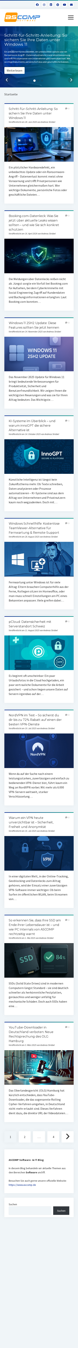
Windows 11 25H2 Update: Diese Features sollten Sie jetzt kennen (39, 354)
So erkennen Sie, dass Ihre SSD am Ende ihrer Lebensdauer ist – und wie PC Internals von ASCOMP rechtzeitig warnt (39, 960)
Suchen (13, 1204)
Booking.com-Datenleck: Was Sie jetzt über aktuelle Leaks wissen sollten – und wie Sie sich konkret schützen (39, 256)
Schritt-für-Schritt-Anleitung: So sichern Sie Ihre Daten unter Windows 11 (33, 113)
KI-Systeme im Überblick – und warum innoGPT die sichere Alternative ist (32, 425)
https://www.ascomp (20, 1185)
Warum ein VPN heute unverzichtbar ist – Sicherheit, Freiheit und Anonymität (31, 822)
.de (34, 1185)
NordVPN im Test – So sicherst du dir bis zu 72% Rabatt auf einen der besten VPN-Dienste (35, 719)
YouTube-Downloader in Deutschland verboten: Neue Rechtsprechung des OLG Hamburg (39, 1067)
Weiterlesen (14, 70)
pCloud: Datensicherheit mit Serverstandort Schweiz (39, 652)
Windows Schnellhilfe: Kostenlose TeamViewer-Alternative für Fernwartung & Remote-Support (34, 528)
